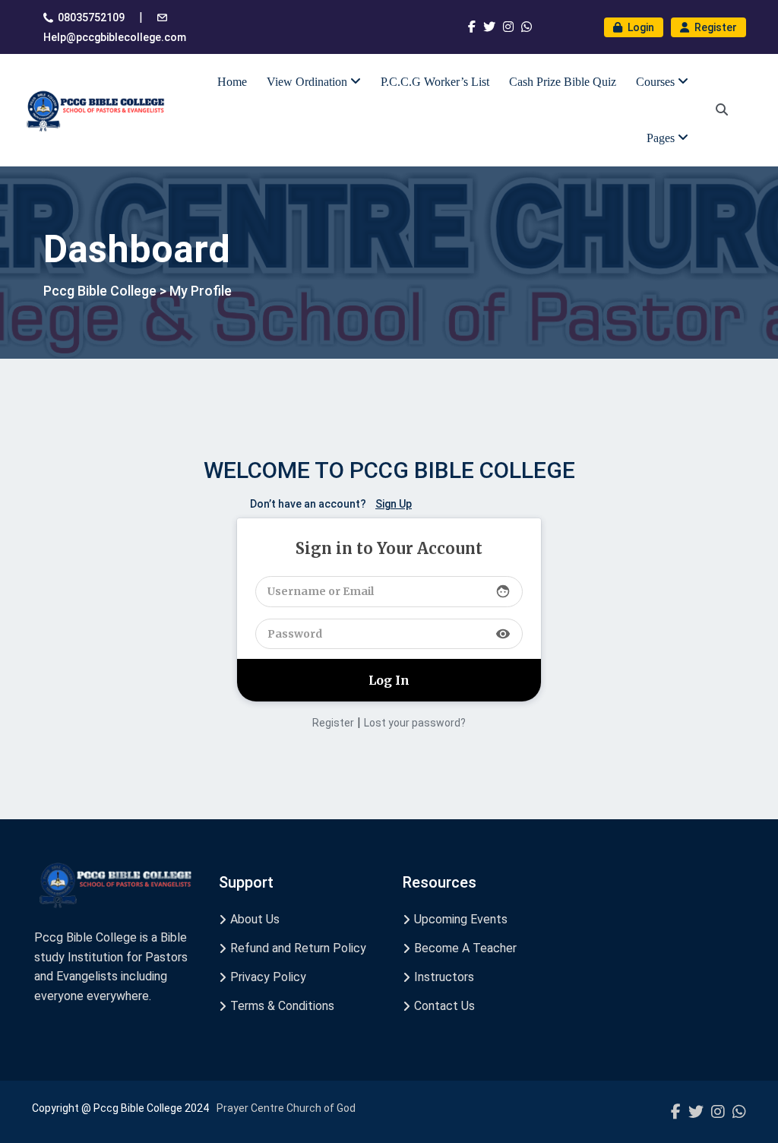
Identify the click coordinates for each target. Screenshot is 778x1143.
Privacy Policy (268, 977)
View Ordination (308, 81)
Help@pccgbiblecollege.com (114, 37)
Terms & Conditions (282, 1006)
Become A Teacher (465, 948)
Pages (662, 137)
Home (232, 81)
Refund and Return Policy (298, 948)
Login (639, 27)
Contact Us (444, 1006)
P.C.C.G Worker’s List (435, 81)
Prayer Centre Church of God (286, 1108)
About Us (255, 919)
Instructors (444, 977)
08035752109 (91, 17)
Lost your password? (415, 723)
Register (714, 27)
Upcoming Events (461, 919)
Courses (657, 81)
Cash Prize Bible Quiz (562, 81)
